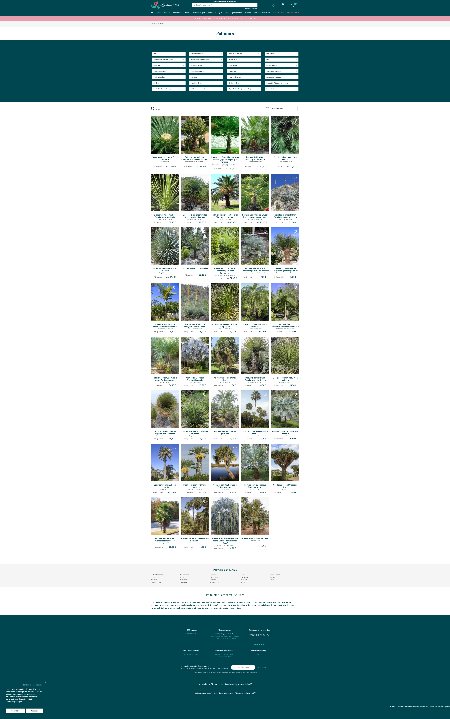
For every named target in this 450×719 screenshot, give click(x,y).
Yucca (242, 582)
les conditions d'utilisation (250, 672)
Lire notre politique (14, 702)
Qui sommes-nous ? (203, 693)
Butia (242, 575)
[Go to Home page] (165, 5)
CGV (254, 693)
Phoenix (213, 580)
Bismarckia (184, 575)
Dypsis (272, 577)
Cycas (182, 577)
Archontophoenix (157, 575)
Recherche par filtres (251, 8)
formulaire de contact (226, 635)
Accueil (153, 23)
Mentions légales (242, 693)
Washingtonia (215, 582)
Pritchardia (244, 580)
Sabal (272, 580)
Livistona (183, 580)
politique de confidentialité (235, 672)
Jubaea (154, 580)
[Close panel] (45, 682)
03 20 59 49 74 (230, 633)
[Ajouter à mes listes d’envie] (174, 120)
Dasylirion (214, 577)
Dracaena (244, 577)
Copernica (155, 577)
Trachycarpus (156, 582)
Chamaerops (275, 575)
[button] (273, 5)
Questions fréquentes (224, 693)
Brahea (213, 575)
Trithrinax (184, 582)
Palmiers (161, 23)
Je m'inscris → (263, 667)
